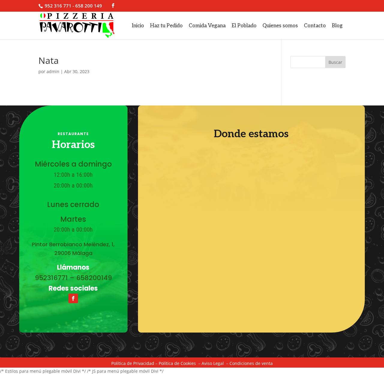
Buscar (335, 62)
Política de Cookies (177, 363)
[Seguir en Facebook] (73, 298)
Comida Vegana (207, 26)
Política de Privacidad (132, 363)
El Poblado (244, 26)
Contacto (315, 26)
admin (52, 71)
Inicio (138, 26)
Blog (337, 26)
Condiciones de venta (251, 363)
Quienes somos (280, 26)
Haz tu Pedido (166, 26)
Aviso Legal (213, 363)
